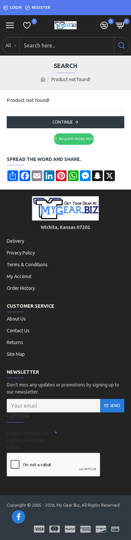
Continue (62, 122)
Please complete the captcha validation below (28, 440)
